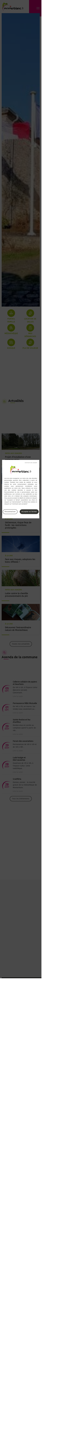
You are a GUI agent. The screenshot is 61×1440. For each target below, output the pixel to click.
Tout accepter (29, 511)
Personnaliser (10, 511)
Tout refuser (31, 462)
